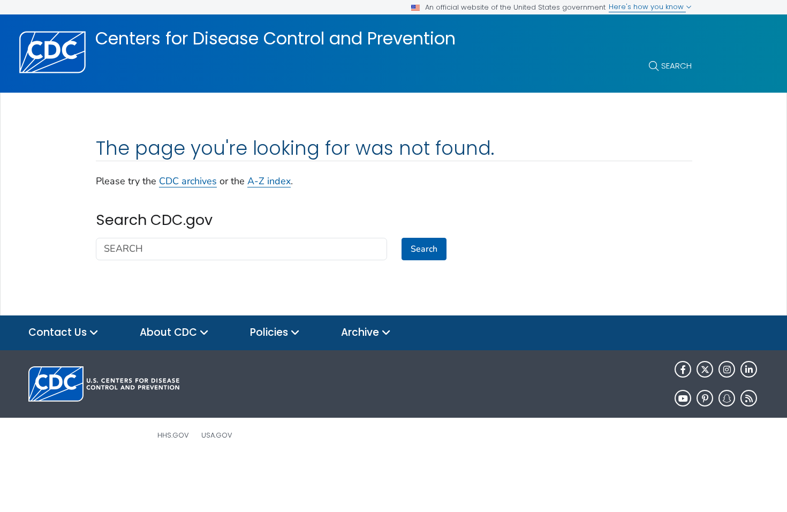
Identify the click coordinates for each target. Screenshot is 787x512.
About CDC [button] (170, 332)
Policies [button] (270, 332)
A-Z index (269, 181)
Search (676, 65)
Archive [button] (361, 332)
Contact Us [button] (58, 332)
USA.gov (216, 435)
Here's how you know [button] (647, 7)
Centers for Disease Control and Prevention (275, 38)
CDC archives (188, 181)
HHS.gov (173, 435)
